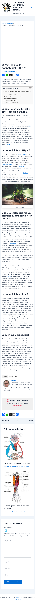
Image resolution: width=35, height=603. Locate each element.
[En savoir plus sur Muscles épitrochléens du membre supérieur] (16, 487)
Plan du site (18, 599)
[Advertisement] (17, 45)
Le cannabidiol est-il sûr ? (10, 100)
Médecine (15, 466)
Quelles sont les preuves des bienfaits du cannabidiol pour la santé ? (15, 97)
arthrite (8, 276)
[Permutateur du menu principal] (31, 8)
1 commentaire (7, 466)
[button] (6, 530)
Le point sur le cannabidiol (11, 102)
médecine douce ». (8, 164)
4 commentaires (8, 511)
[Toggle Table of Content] (29, 88)
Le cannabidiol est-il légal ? (11, 95)
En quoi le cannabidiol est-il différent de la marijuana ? (17, 92)
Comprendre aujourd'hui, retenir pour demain (18, 6)
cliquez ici (8, 144)
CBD (29, 126)
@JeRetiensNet (17, 405)
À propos (5, 376)
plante (11, 126)
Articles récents (13, 376)
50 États (25, 173)
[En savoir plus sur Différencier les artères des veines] (14, 447)
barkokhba (13, 380)
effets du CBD (12, 243)
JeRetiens (19, 597)
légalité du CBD (22, 154)
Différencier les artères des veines (17, 463)
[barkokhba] (6, 383)
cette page (21, 166)
